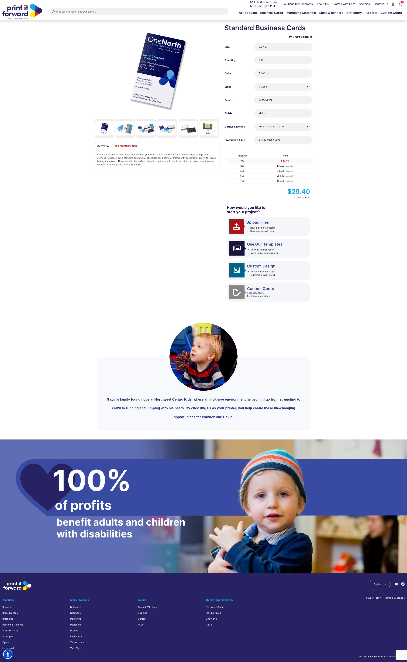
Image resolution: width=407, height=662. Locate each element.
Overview (103, 146)
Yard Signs (75, 648)
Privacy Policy (373, 597)
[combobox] (283, 60)
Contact (142, 618)
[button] (7, 654)
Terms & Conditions (395, 597)
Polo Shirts (75, 618)
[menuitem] (248, 13)
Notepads (75, 612)
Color (227, 73)
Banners (6, 607)
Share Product (302, 36)
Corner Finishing (234, 126)
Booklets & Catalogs (12, 624)
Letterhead (8, 648)
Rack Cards (76, 636)
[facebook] (403, 584)
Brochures (7, 618)
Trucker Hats (77, 642)
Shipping (142, 612)
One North (211, 618)
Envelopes (7, 636)
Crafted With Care (147, 607)
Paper (228, 100)
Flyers (5, 642)
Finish (228, 113)
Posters (74, 630)
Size (227, 47)
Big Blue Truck (213, 612)
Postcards (75, 624)
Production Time (234, 140)
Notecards (75, 607)
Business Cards (10, 630)
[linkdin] (396, 584)
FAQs (140, 624)
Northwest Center (215, 607)
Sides (227, 86)
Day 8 (209, 624)
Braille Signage (10, 612)
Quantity (229, 60)
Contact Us (380, 584)
